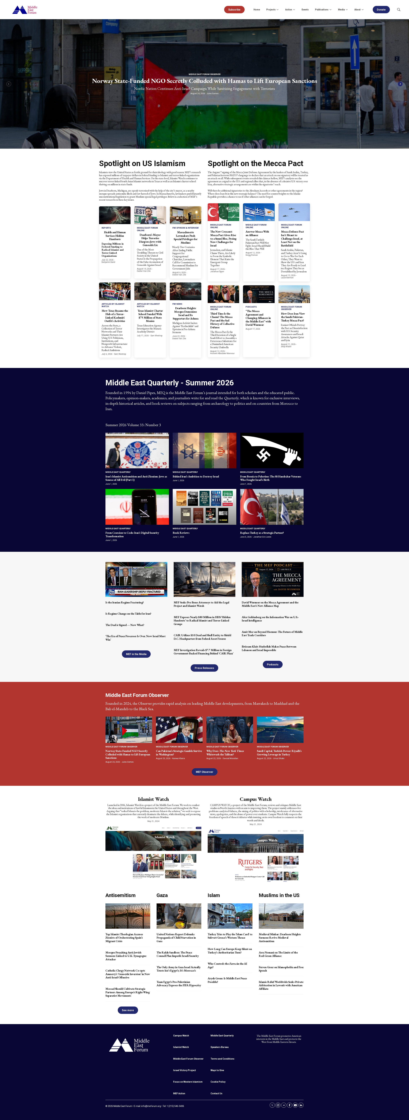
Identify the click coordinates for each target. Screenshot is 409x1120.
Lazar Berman (287, 278)
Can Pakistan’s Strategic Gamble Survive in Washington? (179, 752)
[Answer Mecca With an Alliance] (258, 212)
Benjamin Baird (108, 262)
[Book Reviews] (204, 507)
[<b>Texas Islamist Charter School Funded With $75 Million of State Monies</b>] (150, 291)
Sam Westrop (120, 354)
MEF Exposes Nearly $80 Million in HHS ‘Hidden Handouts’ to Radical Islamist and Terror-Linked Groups (202, 620)
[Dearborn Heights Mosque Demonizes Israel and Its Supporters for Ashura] (185, 291)
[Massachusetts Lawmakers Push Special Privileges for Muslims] (185, 215)
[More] (277, 9)
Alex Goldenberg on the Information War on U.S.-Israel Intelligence (270, 618)
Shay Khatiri (286, 346)
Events (305, 9)
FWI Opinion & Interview (185, 228)
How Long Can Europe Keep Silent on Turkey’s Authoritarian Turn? (230, 950)
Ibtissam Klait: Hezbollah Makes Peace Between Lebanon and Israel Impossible (269, 648)
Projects (271, 9)
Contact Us (216, 1093)
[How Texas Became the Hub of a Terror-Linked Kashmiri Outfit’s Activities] (115, 291)
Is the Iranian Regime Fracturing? (124, 602)
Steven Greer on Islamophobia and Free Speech (281, 968)
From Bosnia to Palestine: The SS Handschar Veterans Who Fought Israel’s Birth (270, 478)
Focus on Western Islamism (188, 1082)
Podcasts (251, 307)
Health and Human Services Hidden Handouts (115, 235)
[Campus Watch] (256, 855)
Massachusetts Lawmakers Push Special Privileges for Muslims (185, 237)
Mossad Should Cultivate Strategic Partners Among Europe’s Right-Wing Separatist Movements (127, 992)
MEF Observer (204, 771)
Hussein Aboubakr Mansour (222, 353)
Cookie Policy (218, 1082)
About (357, 9)
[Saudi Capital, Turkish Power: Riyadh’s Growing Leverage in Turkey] (280, 730)
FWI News (177, 304)
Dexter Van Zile (143, 271)
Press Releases (204, 668)
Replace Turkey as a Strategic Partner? (262, 533)
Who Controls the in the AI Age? (227, 965)
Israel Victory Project (184, 1070)
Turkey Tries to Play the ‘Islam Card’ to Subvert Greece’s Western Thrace (230, 936)
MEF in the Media (136, 654)
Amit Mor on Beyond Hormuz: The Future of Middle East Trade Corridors (272, 633)
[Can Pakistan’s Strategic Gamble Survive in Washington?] (179, 730)
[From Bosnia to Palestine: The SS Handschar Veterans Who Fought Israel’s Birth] (272, 450)
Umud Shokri (278, 758)
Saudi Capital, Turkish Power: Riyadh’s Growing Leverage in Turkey (279, 752)
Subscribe (234, 9)
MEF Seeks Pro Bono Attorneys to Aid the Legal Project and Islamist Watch (201, 604)
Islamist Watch (153, 799)
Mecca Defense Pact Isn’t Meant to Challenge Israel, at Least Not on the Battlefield (292, 238)
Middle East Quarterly (118, 472)
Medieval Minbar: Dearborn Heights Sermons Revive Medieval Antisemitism (280, 937)
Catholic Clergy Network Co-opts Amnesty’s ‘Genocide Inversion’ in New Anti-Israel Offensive (127, 974)
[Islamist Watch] (153, 852)
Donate (381, 9)
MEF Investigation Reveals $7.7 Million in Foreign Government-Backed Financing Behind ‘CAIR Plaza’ (203, 651)
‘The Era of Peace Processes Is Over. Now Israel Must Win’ (135, 637)
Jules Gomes (213, 93)
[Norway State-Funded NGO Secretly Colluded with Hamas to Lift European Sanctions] (128, 730)
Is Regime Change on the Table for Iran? (128, 613)
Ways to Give (217, 1070)
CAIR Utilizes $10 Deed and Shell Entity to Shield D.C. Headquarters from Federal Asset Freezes (202, 636)
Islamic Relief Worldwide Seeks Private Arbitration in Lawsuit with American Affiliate (281, 985)
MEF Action (179, 1093)
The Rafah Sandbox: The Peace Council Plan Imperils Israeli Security (178, 954)
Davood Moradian (230, 758)
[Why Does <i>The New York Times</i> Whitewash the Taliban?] (229, 730)
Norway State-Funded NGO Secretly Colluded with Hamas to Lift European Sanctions (204, 81)
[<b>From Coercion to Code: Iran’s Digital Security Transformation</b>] (137, 507)
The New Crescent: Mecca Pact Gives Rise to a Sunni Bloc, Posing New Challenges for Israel (223, 238)
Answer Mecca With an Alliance (257, 233)
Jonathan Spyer (217, 271)
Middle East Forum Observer (204, 74)
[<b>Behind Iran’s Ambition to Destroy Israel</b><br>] (204, 450)
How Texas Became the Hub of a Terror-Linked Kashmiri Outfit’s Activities (115, 316)
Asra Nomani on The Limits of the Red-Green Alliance (278, 954)
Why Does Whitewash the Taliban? (225, 752)
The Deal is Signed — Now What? (124, 625)
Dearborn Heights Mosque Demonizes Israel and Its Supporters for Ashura (185, 313)
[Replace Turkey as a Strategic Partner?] (272, 507)
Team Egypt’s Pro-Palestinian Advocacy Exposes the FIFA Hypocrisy (179, 983)
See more (128, 1010)
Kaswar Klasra (178, 758)
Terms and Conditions (222, 1059)
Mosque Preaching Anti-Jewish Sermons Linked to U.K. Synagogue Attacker (125, 956)
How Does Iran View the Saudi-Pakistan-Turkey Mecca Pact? (293, 317)
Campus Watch (255, 799)
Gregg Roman (252, 255)
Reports (106, 228)
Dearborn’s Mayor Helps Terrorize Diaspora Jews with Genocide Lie (150, 240)
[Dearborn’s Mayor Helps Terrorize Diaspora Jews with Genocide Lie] (150, 215)
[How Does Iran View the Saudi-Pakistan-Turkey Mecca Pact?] (294, 294)
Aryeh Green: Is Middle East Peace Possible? (227, 980)
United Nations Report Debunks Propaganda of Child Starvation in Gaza (176, 937)
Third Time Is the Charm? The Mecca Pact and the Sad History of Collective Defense (222, 320)
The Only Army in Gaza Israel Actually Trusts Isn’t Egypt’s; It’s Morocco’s (179, 968)
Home (257, 9)
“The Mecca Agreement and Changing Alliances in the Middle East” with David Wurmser (258, 318)
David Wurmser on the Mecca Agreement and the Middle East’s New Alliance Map (270, 604)
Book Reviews (181, 533)
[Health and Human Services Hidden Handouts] (115, 215)
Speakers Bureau (220, 1047)
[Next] (400, 84)
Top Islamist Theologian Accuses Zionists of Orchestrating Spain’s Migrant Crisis (124, 937)
